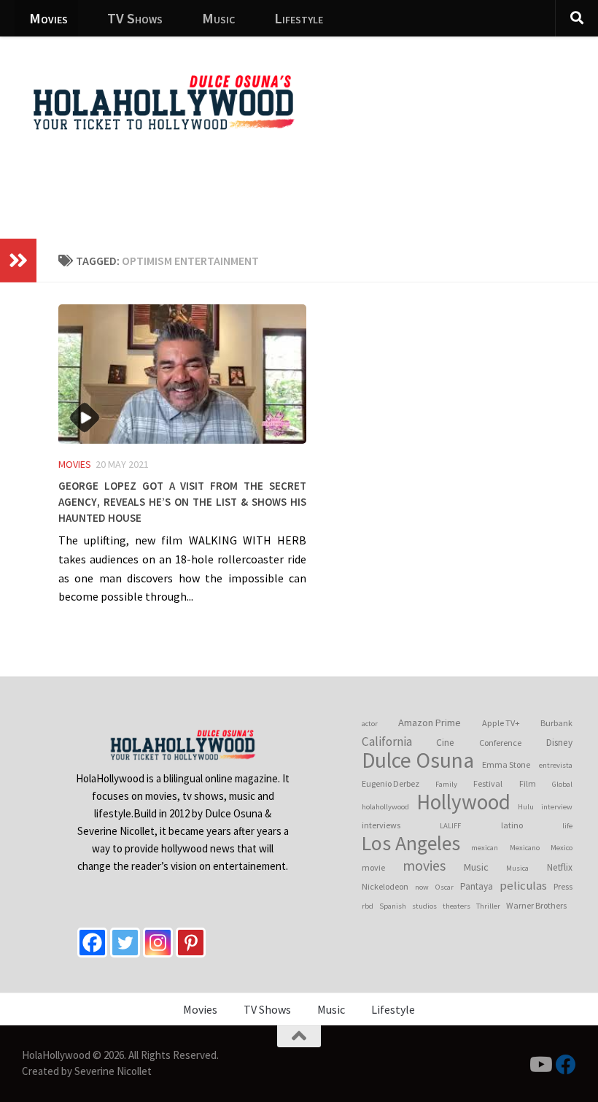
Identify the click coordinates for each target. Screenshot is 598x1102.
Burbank (556, 722)
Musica (517, 868)
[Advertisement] (321, 179)
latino (512, 825)
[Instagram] (158, 942)
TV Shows (135, 18)
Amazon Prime (429, 722)
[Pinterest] (191, 942)
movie (373, 867)
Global (562, 784)
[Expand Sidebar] (18, 260)
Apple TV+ (501, 722)
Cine (445, 742)
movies (424, 865)
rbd (367, 906)
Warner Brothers (536, 905)
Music (218, 18)
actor (370, 723)
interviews (381, 825)
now (422, 887)
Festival (487, 783)
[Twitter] (125, 942)
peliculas (523, 885)
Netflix (559, 867)
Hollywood (463, 802)
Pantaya (476, 886)
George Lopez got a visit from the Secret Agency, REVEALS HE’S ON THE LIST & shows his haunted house (182, 500)
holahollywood (385, 807)
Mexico (561, 847)
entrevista (555, 765)
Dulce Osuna (418, 760)
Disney (559, 742)
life (567, 826)
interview (556, 807)
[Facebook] (92, 942)
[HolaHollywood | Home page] (163, 102)
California (387, 741)
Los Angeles (411, 843)
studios (424, 906)
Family (446, 784)
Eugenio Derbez (390, 783)
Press (563, 886)
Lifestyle (298, 18)
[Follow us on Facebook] (566, 1065)
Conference (500, 742)
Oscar (444, 887)
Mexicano (525, 847)
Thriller (488, 906)
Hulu (526, 807)
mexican (484, 847)
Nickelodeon (385, 886)
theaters (456, 906)
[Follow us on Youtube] (539, 1065)
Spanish (392, 906)
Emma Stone (506, 764)
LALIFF (450, 826)
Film (527, 783)
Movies (48, 18)
